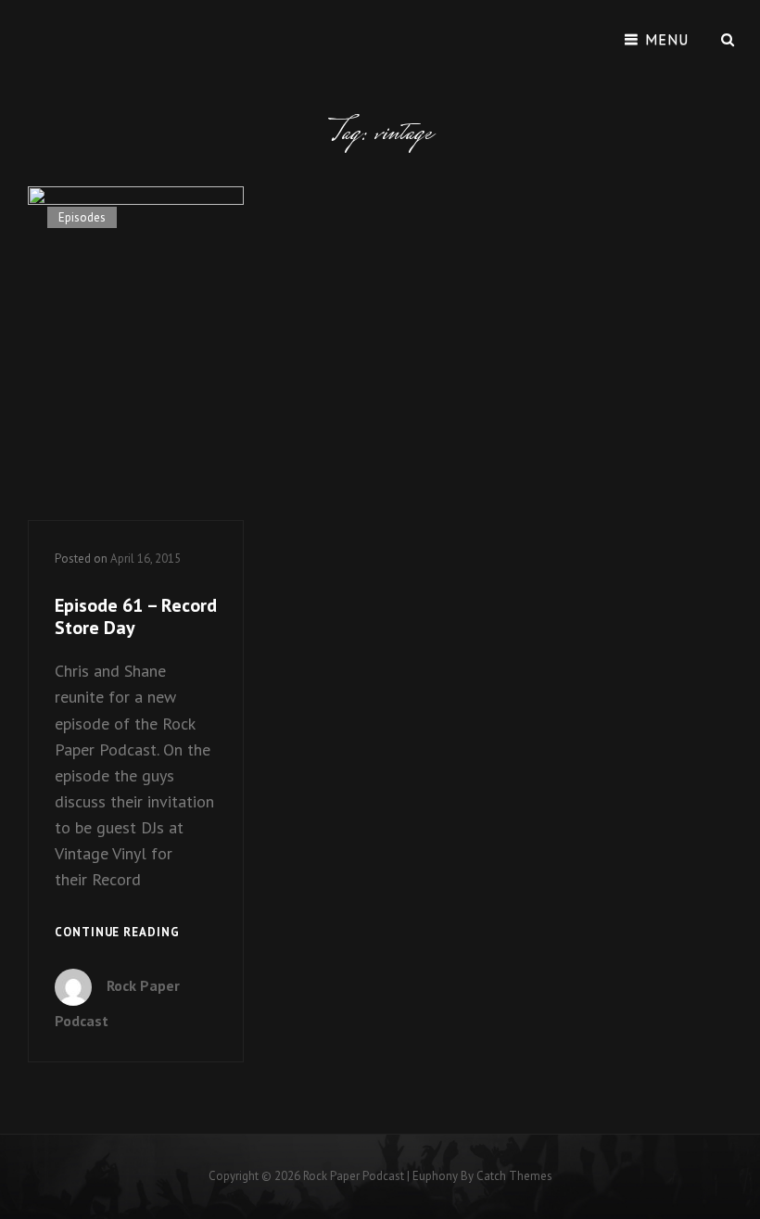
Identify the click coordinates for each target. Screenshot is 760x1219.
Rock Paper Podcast (353, 1176)
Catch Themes (514, 1176)
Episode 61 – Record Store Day (136, 616)
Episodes (82, 217)
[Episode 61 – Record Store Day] (136, 353)
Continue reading (117, 933)
